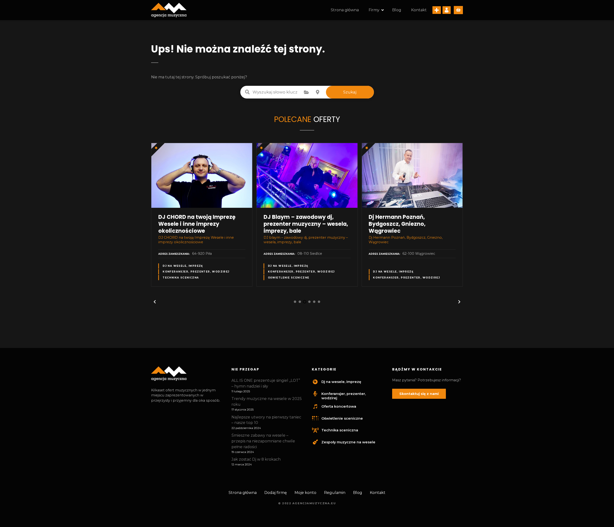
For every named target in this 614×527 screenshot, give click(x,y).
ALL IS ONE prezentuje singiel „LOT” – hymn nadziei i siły (265, 383)
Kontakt (419, 10)
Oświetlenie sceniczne (288, 277)
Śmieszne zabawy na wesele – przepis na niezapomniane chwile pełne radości (263, 441)
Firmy (374, 10)
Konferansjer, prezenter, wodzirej (196, 271)
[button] (154, 301)
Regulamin (334, 492)
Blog (396, 10)
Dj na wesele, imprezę (183, 265)
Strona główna (345, 10)
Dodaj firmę (275, 492)
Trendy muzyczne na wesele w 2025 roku (266, 401)
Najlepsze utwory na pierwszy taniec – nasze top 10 (266, 420)
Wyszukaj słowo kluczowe (247, 92)
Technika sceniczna (181, 277)
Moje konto (305, 492)
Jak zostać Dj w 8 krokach (256, 459)
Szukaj (349, 92)
